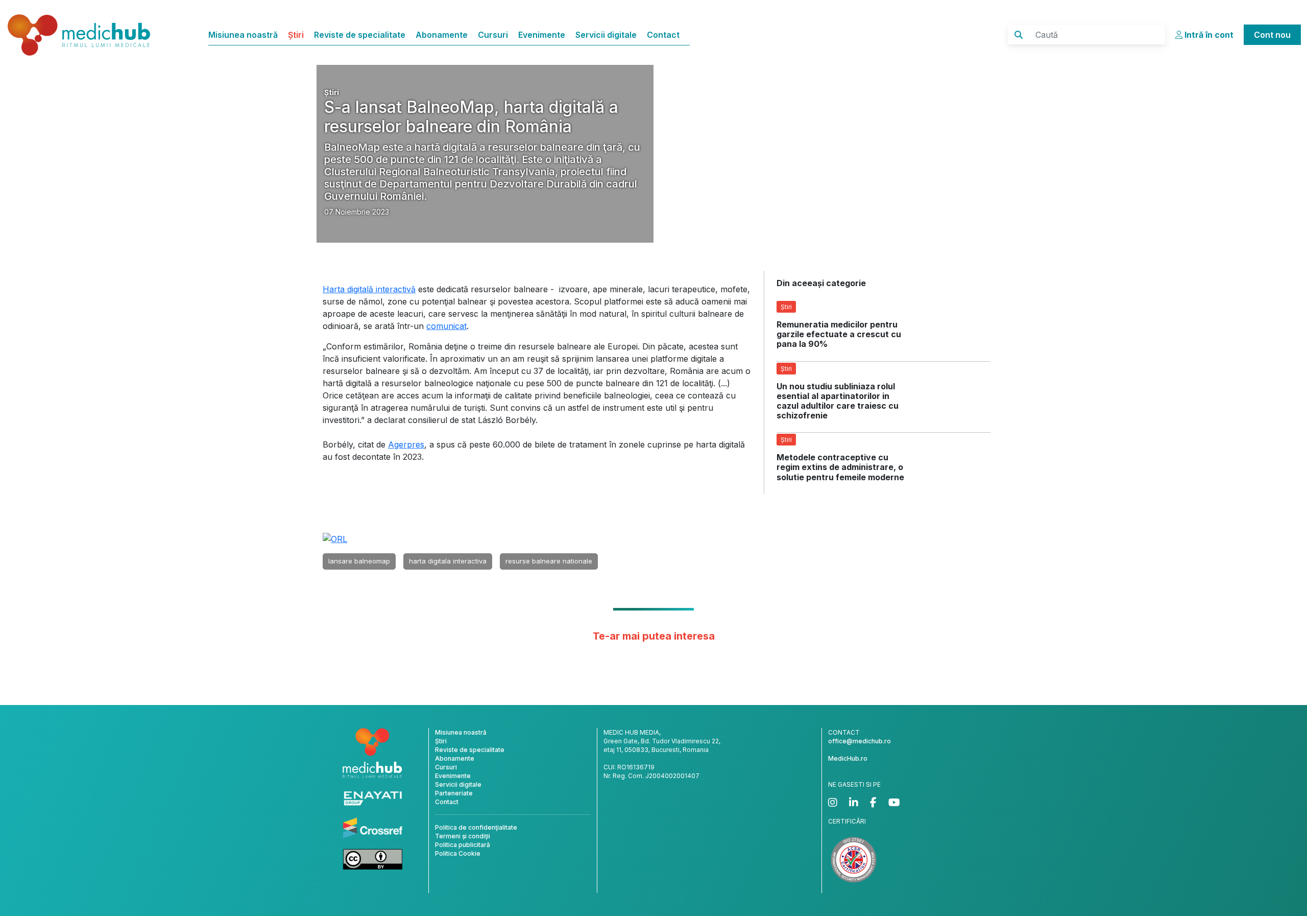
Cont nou (1272, 35)
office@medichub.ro (859, 741)
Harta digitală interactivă (369, 289)
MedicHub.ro (847, 758)
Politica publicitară (462, 845)
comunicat (446, 326)
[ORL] (335, 538)
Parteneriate (454, 793)
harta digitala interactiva (448, 561)
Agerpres (406, 444)
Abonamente (442, 35)
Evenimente (541, 35)
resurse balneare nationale (548, 561)
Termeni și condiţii (462, 836)
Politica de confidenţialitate (476, 827)
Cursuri (493, 35)
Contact (663, 35)
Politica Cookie (457, 853)
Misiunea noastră (243, 35)
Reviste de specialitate (359, 35)
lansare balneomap (359, 561)
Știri (296, 35)
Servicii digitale (606, 35)
